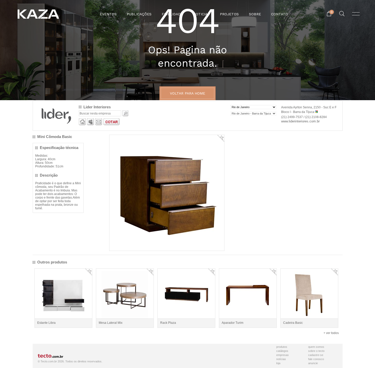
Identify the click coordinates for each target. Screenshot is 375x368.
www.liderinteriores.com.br (300, 121)
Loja (278, 363)
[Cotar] (111, 124)
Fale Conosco (316, 359)
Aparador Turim (232, 323)
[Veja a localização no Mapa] (316, 112)
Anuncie (313, 363)
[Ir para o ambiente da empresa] (82, 124)
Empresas (282, 354)
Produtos (281, 346)
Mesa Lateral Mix (110, 323)
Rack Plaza (168, 323)
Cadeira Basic (293, 323)
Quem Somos (316, 346)
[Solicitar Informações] (98, 124)
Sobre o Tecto (316, 350)
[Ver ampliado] (167, 246)
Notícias (281, 359)
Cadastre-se (315, 354)
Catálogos (282, 350)
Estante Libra (46, 323)
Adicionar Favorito (220, 138)
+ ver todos (331, 333)
